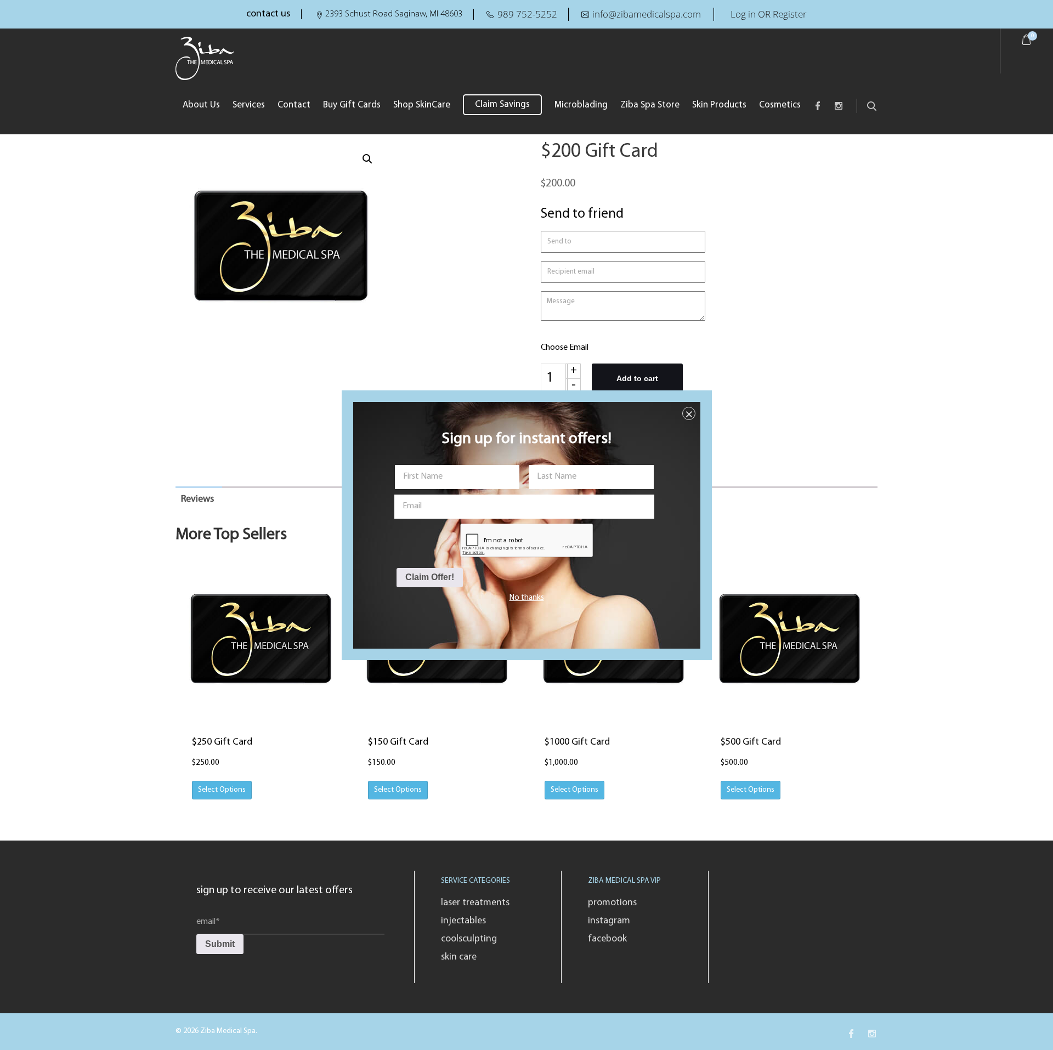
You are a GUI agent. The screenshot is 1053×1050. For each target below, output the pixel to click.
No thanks (526, 598)
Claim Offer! (429, 577)
